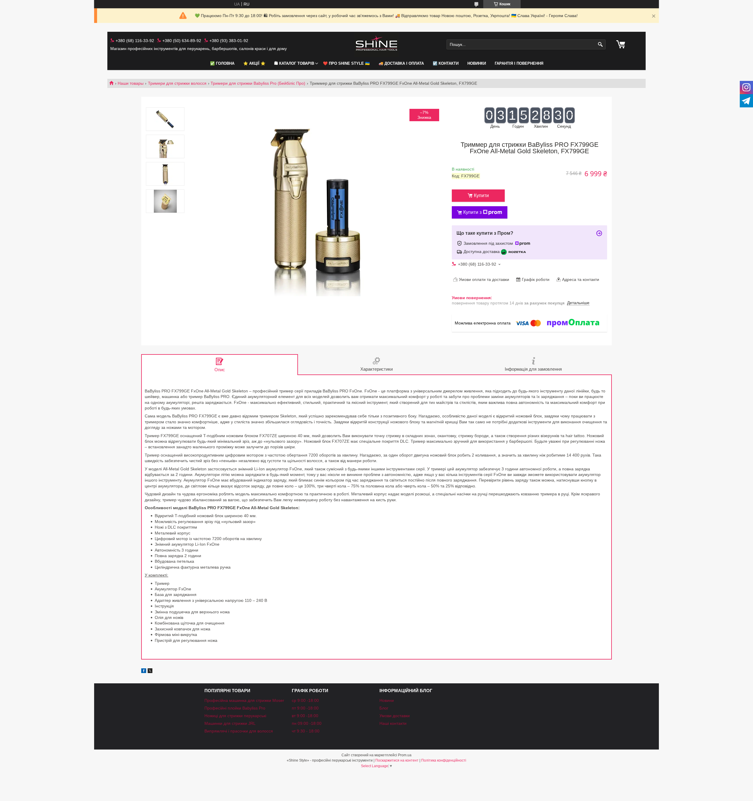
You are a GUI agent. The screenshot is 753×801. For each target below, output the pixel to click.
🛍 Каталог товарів (294, 63)
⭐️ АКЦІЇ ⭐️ (254, 63)
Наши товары (131, 83)
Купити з (472, 212)
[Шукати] (600, 44)
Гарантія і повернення (519, 63)
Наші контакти (393, 723)
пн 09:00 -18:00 (306, 723)
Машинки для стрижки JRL (230, 723)
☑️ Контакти (446, 63)
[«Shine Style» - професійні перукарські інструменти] (376, 44)
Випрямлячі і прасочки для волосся (238, 731)
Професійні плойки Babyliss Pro (234, 708)
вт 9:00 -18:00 (305, 715)
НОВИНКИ (476, 63)
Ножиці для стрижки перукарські (235, 715)
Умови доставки (394, 715)
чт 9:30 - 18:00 (305, 731)
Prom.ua (405, 755)
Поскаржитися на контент (397, 760)
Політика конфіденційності (443, 760)
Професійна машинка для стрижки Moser (244, 700)
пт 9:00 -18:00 (305, 708)
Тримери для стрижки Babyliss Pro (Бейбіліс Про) (258, 83)
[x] (150, 671)
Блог (383, 708)
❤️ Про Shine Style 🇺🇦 (346, 63)
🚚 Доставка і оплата (401, 63)
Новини (386, 700)
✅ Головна (222, 63)
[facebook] (143, 671)
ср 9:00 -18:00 (305, 700)
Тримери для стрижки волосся (177, 83)
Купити (481, 195)
